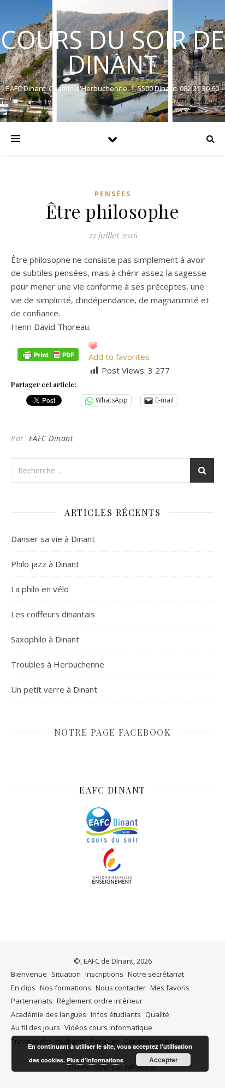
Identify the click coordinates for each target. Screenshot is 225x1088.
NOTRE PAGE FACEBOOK (112, 732)
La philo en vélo (40, 589)
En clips (23, 988)
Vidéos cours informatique (108, 1027)
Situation (66, 974)
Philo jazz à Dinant (45, 563)
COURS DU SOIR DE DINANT (112, 51)
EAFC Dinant (51, 438)
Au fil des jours (35, 1027)
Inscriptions (104, 974)
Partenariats (31, 1001)
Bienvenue (29, 974)
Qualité (157, 1014)
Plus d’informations (95, 1060)
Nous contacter (121, 988)
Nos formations (65, 988)
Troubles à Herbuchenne (57, 664)
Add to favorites (119, 356)
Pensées (112, 194)
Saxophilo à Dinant (45, 639)
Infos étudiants (116, 1014)
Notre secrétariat (156, 974)
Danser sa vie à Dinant (53, 538)
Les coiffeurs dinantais (53, 614)
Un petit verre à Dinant (54, 689)
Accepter (163, 1060)
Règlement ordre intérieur (100, 1001)
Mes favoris (170, 988)
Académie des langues (48, 1014)
